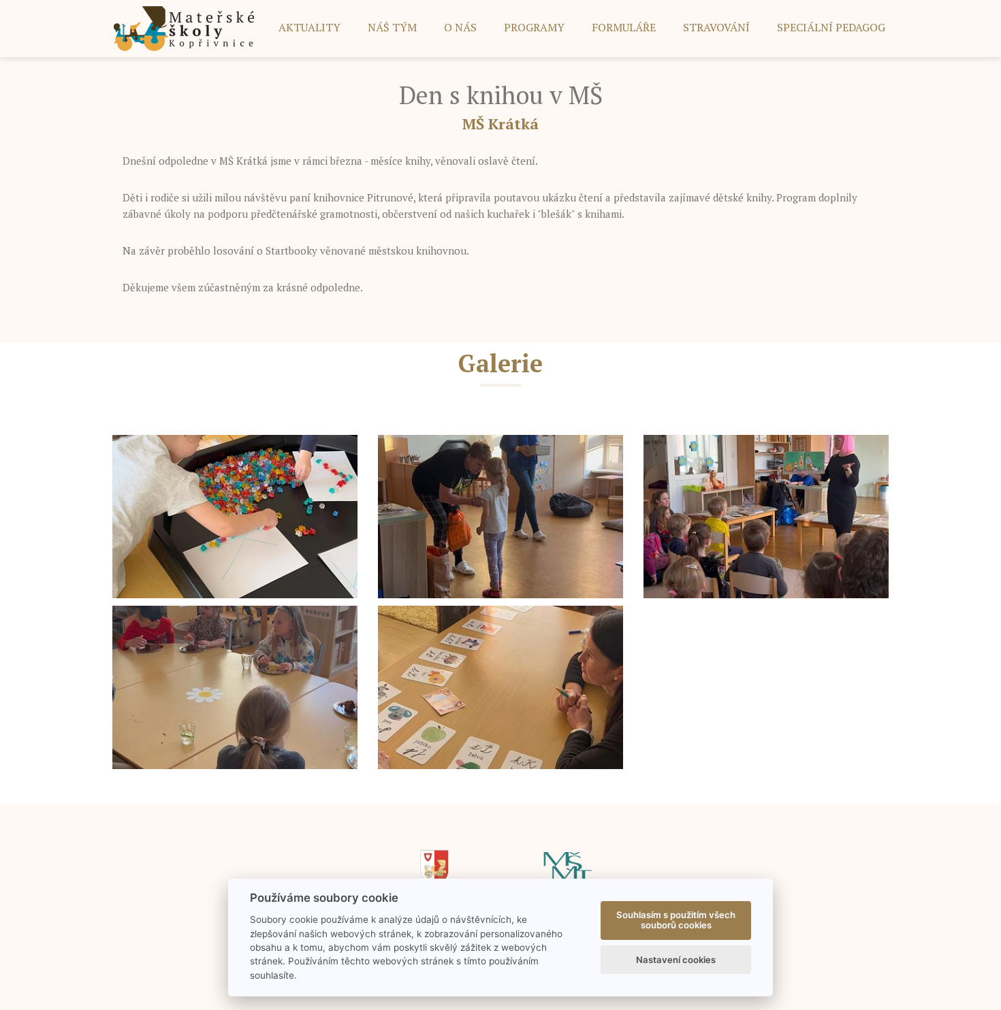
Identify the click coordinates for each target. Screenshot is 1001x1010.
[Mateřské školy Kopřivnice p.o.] (184, 27)
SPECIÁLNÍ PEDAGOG (831, 27)
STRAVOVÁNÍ (716, 27)
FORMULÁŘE (624, 27)
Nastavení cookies (676, 959)
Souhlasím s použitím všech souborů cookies (675, 920)
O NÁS (460, 27)
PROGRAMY (534, 27)
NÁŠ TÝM (392, 27)
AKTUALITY (309, 27)
